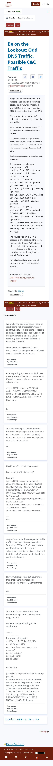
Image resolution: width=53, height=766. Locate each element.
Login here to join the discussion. (22, 719)
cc (19, 291)
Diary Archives (15, 744)
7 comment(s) (15, 91)
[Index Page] (8, 4)
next (18, 25)
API (25, 752)
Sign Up (46, 4)
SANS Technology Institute (22, 277)
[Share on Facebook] (32, 76)
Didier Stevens (27, 18)
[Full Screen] (25, 76)
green (18, 12)
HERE (11, 31)
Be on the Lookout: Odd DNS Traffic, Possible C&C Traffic (22, 56)
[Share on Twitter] (40, 76)
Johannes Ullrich (17, 86)
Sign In (36, 4)
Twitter (13, 280)
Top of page (44, 731)
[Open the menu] (49, 11)
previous (10, 25)
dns (22, 291)
